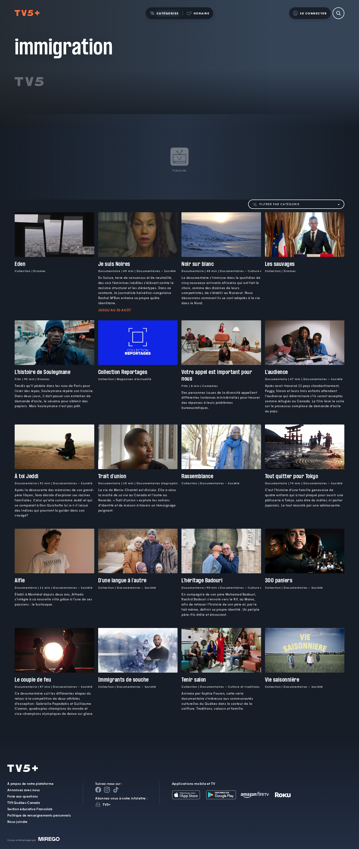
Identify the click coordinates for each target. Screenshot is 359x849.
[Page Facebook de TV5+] (98, 790)
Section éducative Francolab (29, 809)
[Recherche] (338, 13)
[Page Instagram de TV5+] (107, 790)
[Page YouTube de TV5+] (116, 790)
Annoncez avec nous (23, 790)
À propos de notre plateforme (30, 784)
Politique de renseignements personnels (39, 815)
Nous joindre (17, 822)
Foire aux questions (22, 796)
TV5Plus (27, 13)
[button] (164, 13)
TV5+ (107, 804)
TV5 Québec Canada (23, 803)
